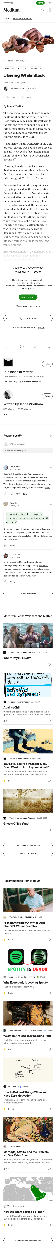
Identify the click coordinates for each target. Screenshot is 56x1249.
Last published (31, 376)
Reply (25, 493)
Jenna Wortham (17, 88)
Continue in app (28, 297)
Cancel (35, 453)
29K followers (9, 409)
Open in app (8, 3)
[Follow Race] (25, 69)
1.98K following (24, 409)
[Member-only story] (4, 781)
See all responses (28, 593)
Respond (45, 453)
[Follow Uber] (13, 69)
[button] (28, 40)
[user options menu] (50, 9)
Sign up (40, 3)
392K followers (10, 376)
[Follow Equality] (40, 69)
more (47, 487)
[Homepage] (11, 10)
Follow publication (22, 18)
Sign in (50, 3)
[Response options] (51, 468)
